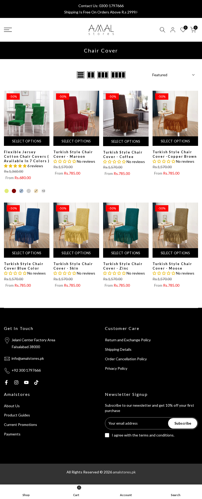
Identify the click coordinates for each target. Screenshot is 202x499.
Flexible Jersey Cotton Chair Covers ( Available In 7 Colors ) (26, 156)
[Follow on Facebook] (6, 382)
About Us (12, 406)
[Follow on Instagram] (16, 382)
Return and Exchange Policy (128, 340)
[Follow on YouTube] (26, 382)
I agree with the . (143, 435)
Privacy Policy (116, 368)
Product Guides (17, 415)
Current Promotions (20, 424)
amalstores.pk (124, 472)
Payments (12, 434)
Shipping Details (118, 349)
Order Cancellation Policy (126, 359)
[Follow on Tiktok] (36, 382)
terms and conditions (156, 435)
